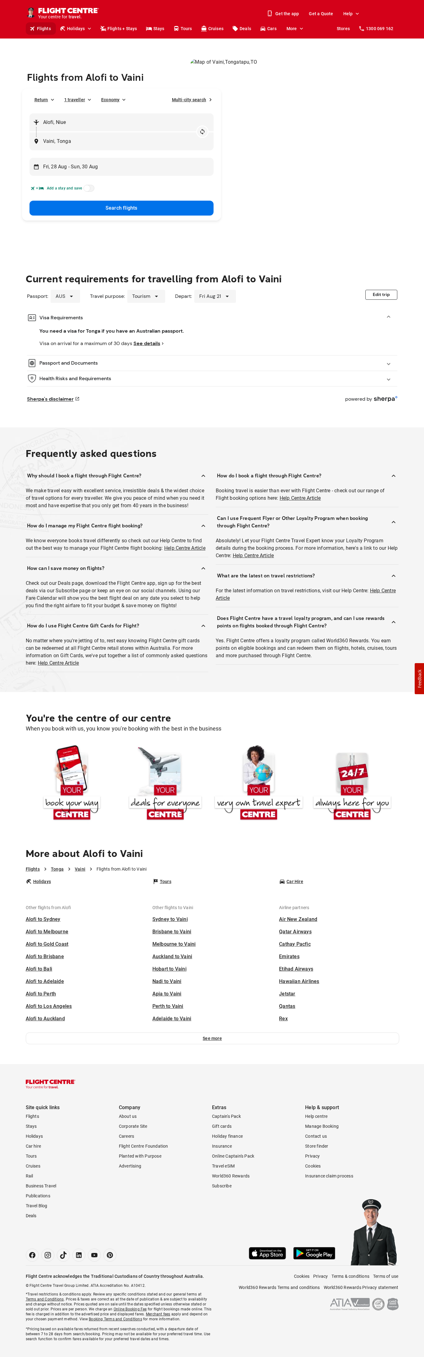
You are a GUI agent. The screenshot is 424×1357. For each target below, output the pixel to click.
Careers (126, 1136)
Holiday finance (227, 1136)
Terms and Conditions (45, 1299)
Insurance (222, 1146)
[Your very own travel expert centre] (259, 783)
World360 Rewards (231, 1175)
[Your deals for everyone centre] (165, 783)
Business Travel (41, 1185)
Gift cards (222, 1126)
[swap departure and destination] (202, 131)
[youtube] (94, 1255)
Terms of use (385, 1276)
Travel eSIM (223, 1165)
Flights (44, 28)
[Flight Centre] (50, 1084)
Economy (110, 99)
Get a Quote (321, 13)
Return (41, 99)
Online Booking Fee (130, 1309)
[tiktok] (63, 1255)
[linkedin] (78, 1255)
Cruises (215, 28)
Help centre (316, 1116)
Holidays (76, 28)
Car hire (33, 1146)
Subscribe (222, 1185)
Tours (186, 28)
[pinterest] (109, 1255)
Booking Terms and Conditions (115, 1319)
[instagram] (47, 1255)
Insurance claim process (329, 1175)
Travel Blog (36, 1205)
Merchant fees (158, 1314)
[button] (212, 1038)
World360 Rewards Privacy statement (361, 1287)
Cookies (313, 1165)
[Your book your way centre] (72, 783)
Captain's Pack (226, 1116)
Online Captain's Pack (233, 1156)
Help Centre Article (184, 548)
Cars (272, 28)
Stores (343, 28)
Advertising (130, 1165)
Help (348, 13)
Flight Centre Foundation (143, 1146)
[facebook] (32, 1255)
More (291, 28)
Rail (29, 1175)
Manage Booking (322, 1126)
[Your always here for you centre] (352, 783)
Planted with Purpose (140, 1156)
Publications (38, 1195)
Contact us (316, 1136)
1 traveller (74, 99)
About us (128, 1116)
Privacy (312, 1156)
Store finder (316, 1146)
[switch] (87, 190)
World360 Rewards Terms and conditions (279, 1287)
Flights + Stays (122, 28)
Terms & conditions (350, 1276)
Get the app (287, 13)
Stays (159, 28)
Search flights (122, 208)
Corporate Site (133, 1126)
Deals (245, 28)
